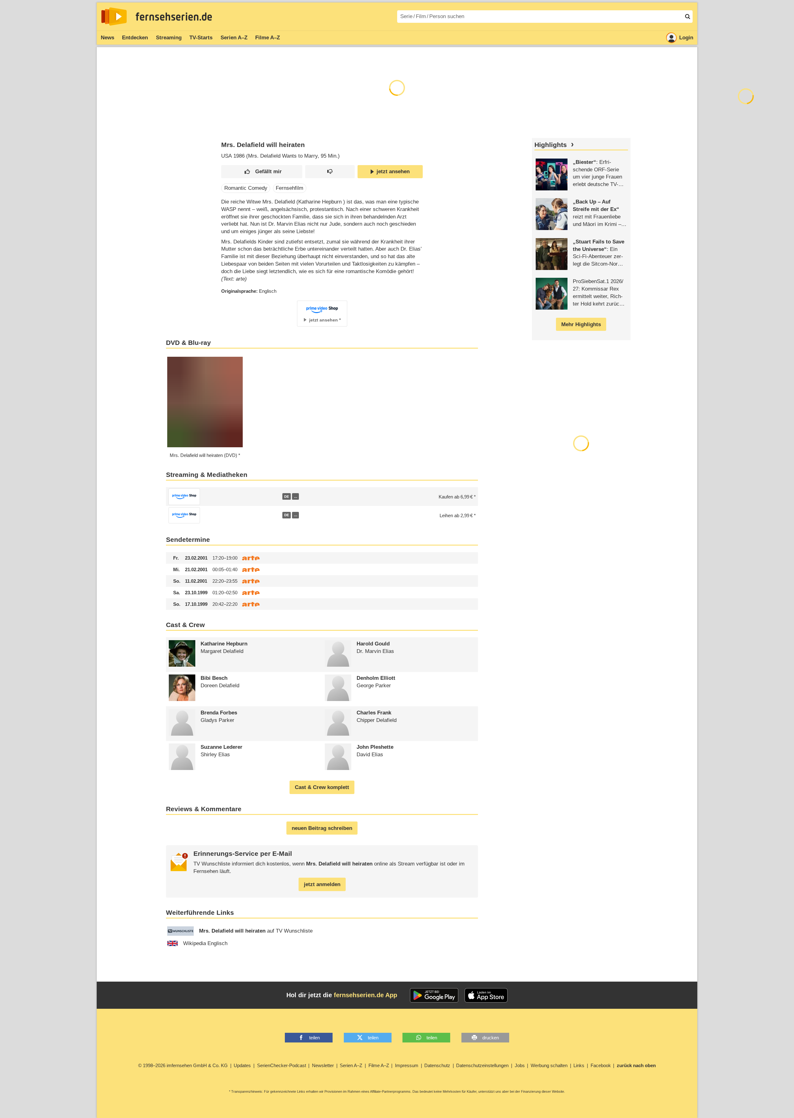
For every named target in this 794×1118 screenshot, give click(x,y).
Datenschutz (437, 1065)
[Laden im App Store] (486, 995)
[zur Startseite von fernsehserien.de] (114, 16)
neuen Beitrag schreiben (322, 828)
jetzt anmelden (322, 884)
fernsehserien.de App (365, 995)
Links (578, 1065)
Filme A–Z (267, 38)
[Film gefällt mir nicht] (330, 172)
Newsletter (323, 1065)
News (107, 38)
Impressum (406, 1065)
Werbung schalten (549, 1065)
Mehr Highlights (581, 324)
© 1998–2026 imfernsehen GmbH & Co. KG (183, 1065)
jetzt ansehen (393, 171)
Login (686, 38)
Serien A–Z (234, 38)
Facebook (601, 1065)
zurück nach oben (636, 1065)
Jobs (520, 1065)
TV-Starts (200, 38)
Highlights (550, 145)
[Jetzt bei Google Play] (434, 995)
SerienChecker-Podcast (281, 1065)
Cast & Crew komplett (322, 787)
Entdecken (135, 38)
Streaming (169, 38)
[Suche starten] (687, 16)
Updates (242, 1065)
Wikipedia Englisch (205, 943)
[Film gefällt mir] (261, 172)
